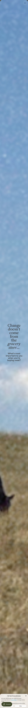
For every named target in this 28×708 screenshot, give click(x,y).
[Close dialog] (25, 2)
